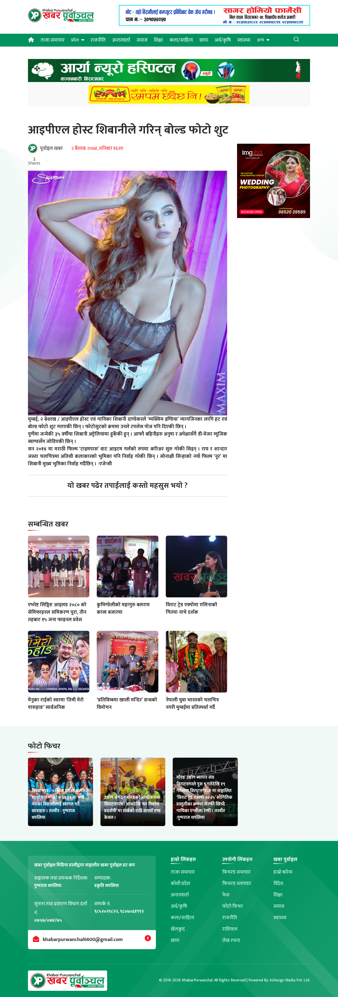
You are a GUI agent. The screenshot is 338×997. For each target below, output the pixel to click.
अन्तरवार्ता (121, 40)
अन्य (260, 40)
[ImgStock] (273, 182)
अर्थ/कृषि (223, 40)
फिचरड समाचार (236, 872)
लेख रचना (231, 940)
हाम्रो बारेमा (282, 872)
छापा (203, 40)
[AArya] (169, 72)
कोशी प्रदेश (180, 883)
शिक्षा (158, 40)
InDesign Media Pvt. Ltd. (290, 980)
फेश (225, 895)
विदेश (278, 883)
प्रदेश (75, 40)
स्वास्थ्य (243, 40)
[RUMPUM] (169, 96)
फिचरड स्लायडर (236, 883)
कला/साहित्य (181, 40)
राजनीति (98, 40)
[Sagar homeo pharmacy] (214, 24)
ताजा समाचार (53, 40)
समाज (142, 40)
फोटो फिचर (232, 906)
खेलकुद (178, 929)
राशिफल (230, 929)
